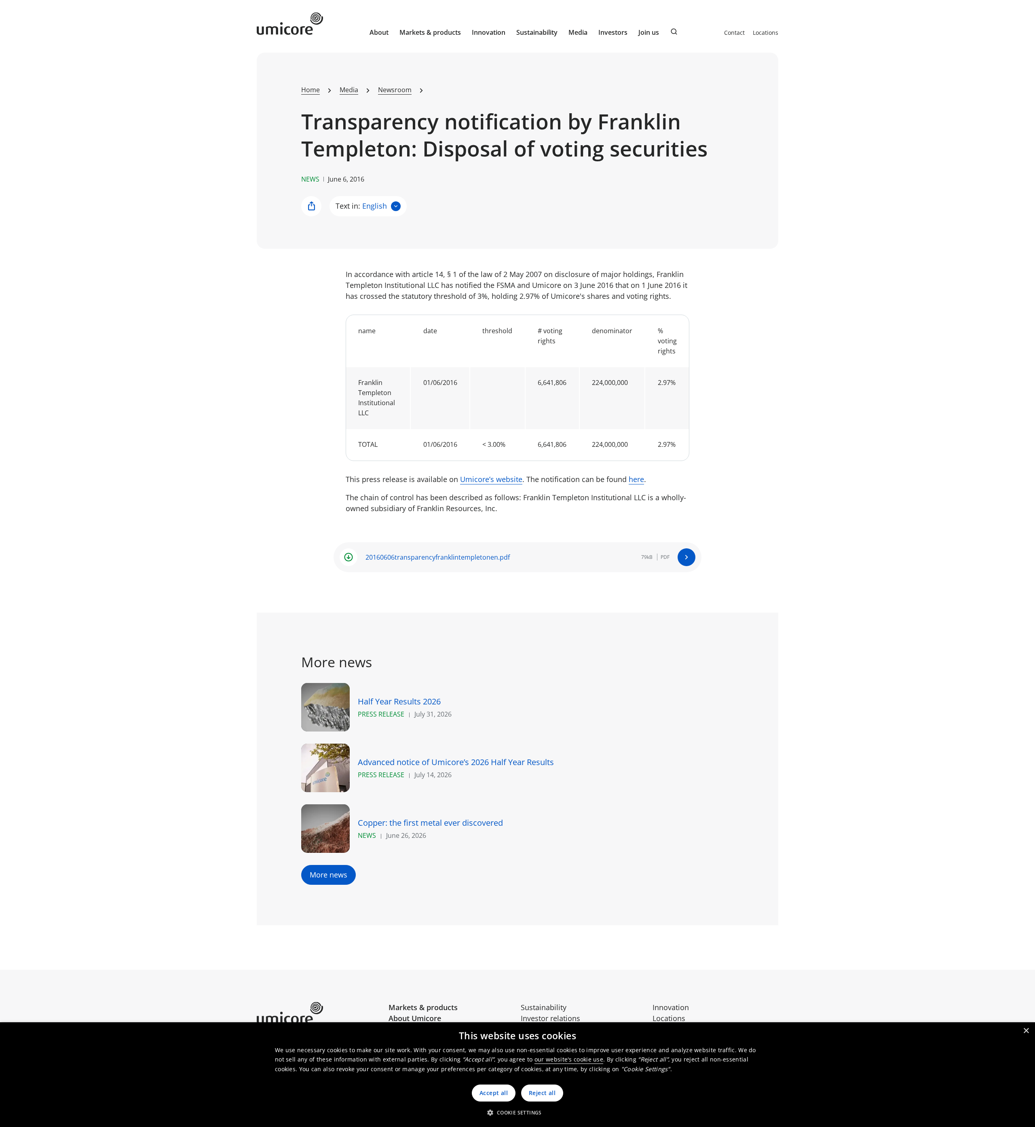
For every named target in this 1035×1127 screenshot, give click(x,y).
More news (328, 875)
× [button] (1026, 1031)
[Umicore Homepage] (319, 1013)
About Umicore (415, 1018)
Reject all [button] (542, 1093)
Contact (734, 32)
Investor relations (550, 1018)
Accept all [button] (493, 1093)
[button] (517, 1112)
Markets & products (423, 1007)
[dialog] (517, 1074)
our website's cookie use (568, 1059)
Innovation (488, 32)
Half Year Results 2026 (399, 701)
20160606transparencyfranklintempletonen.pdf (437, 557)
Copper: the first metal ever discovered (430, 822)
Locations (765, 32)
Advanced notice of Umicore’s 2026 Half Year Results (456, 762)
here (636, 479)
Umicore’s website (491, 479)
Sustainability (543, 1007)
